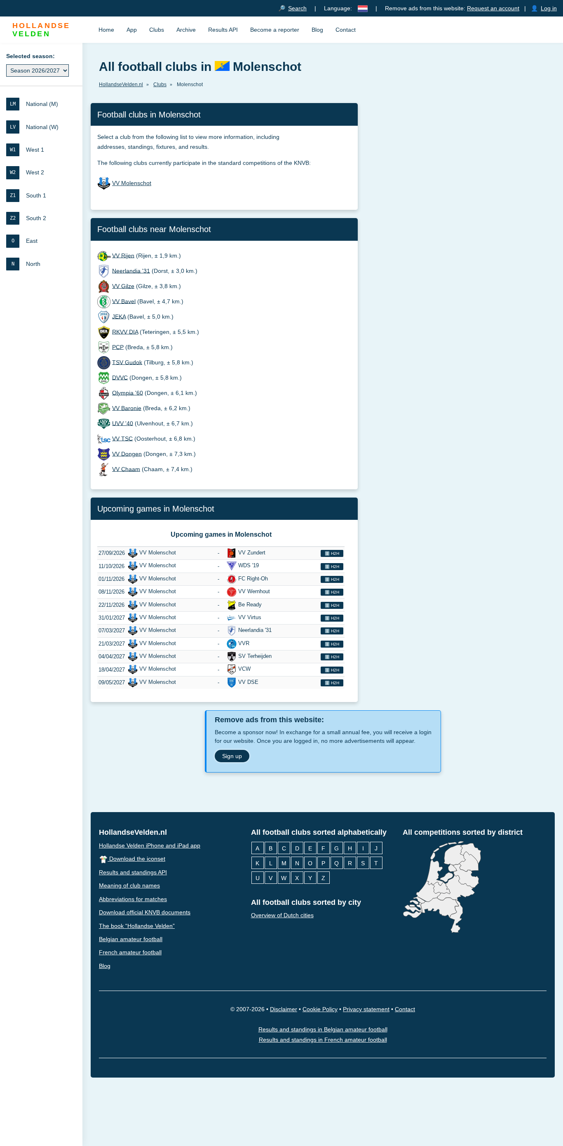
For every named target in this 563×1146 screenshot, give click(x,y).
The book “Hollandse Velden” (137, 925)
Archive (186, 29)
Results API (223, 29)
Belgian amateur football (130, 939)
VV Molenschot (131, 183)
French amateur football (130, 952)
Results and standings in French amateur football (323, 1039)
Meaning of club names (129, 885)
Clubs (156, 29)
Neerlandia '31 (131, 270)
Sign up (232, 756)
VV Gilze (123, 285)
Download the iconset (136, 858)
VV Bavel (124, 301)
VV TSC (122, 438)
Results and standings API (133, 872)
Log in (549, 8)
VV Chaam (126, 468)
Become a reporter (274, 29)
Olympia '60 (127, 392)
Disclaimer (283, 1009)
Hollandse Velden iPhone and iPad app (149, 845)
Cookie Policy (320, 1009)
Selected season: (30, 56)
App (132, 29)
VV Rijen (123, 255)
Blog (317, 29)
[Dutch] (363, 8)
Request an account (493, 8)
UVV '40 (122, 423)
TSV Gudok (127, 362)
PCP (118, 346)
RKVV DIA (125, 331)
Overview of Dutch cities (282, 915)
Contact (345, 29)
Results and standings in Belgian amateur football (322, 1029)
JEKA (119, 316)
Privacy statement (366, 1009)
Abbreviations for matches (133, 898)
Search (297, 8)
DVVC (120, 377)
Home (106, 29)
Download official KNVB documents (144, 912)
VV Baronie (126, 407)
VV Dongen (127, 453)
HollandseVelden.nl (133, 832)
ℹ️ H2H (332, 553)
